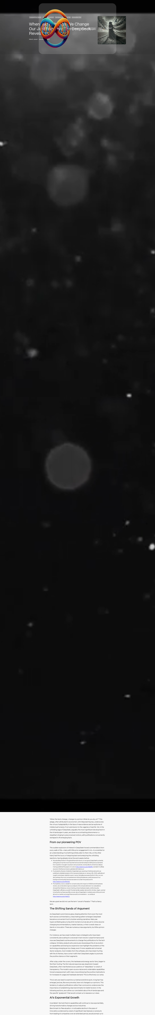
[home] (55, 28)
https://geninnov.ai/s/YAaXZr (61, 896)
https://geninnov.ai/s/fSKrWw (61, 882)
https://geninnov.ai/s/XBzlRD (84, 867)
